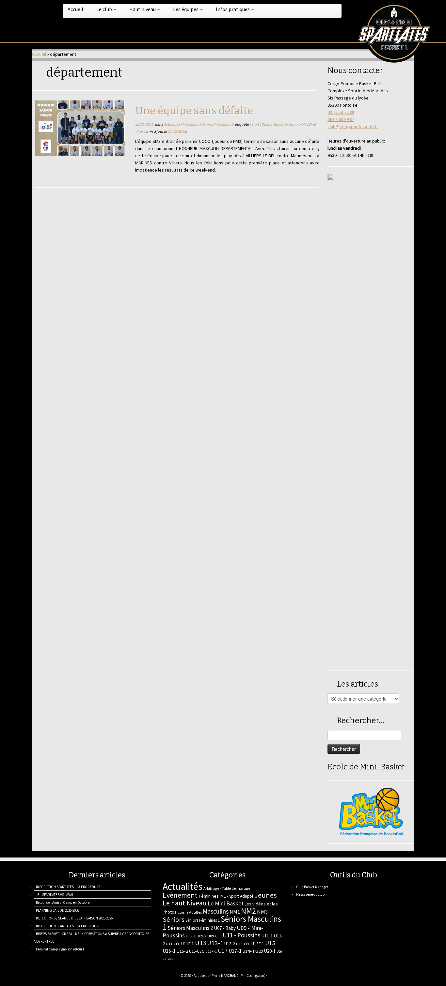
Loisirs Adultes (190, 912)
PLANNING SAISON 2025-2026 (57, 910)
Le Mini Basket (226, 903)
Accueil (75, 9)
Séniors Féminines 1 (202, 920)
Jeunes (265, 895)
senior (293, 124)
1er (252, 124)
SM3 (305, 124)
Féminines (209, 896)
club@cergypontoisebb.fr (352, 126)
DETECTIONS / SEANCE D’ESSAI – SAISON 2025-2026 (74, 918)
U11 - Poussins (241, 935)
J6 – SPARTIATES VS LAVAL (55, 894)
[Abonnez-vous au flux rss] (36, 976)
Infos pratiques (233, 9)
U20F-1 (170, 959)
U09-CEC (214, 935)
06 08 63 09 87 (340, 119)
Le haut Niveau (185, 903)
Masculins (191, 124)
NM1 (235, 911)
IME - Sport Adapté (236, 896)
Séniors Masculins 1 (222, 923)
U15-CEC (196, 951)
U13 (200, 942)
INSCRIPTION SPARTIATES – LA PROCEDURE (68, 887)
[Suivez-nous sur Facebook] (60, 976)
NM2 (248, 911)
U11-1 (267, 936)
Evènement (180, 895)
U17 (223, 950)
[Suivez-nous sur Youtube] (77, 976)
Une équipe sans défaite (194, 110)
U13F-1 (257, 944)
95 (259, 124)
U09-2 (201, 935)
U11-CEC (173, 943)
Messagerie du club (310, 894)
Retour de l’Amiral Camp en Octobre (62, 902)
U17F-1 (248, 951)
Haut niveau (143, 9)
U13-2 (229, 944)
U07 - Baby (225, 928)
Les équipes (186, 9)
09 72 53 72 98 (340, 112)
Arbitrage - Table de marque (226, 888)
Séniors (173, 919)
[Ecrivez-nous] (44, 976)
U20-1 (270, 951)
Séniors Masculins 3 (217, 124)
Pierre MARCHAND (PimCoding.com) (238, 975)
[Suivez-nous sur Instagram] (69, 976)
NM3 (262, 911)
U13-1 (215, 943)
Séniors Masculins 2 (190, 928)
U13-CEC (243, 943)
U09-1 (191, 935)
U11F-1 (187, 944)
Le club (104, 9)
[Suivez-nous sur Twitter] (52, 976)
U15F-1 (211, 951)
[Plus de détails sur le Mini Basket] (371, 811)
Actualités (172, 124)
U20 (259, 951)
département (275, 124)
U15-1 (169, 951)
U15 (270, 943)
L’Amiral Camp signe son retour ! (60, 949)
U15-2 (182, 951)
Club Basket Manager (312, 887)
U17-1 (235, 951)
